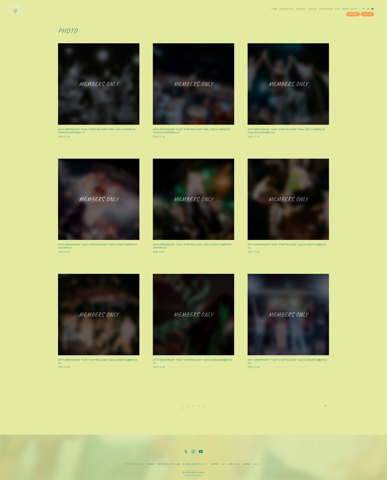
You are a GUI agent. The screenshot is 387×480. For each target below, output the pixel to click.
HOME (274, 9)
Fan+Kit (201, 472)
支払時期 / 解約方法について (195, 464)
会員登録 (353, 14)
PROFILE (312, 9)
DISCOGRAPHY (326, 9)
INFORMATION (286, 9)
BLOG (337, 9)
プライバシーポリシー (135, 464)
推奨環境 (214, 464)
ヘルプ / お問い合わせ (230, 464)
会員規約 (151, 464)
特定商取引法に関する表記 (168, 464)
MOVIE (345, 9)
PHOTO (354, 9)
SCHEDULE (301, 9)
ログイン (367, 14)
